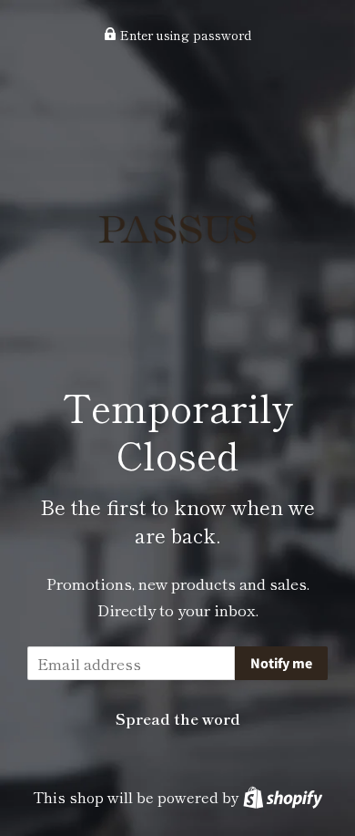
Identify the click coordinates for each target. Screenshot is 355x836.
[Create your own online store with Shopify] (282, 797)
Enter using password (184, 35)
